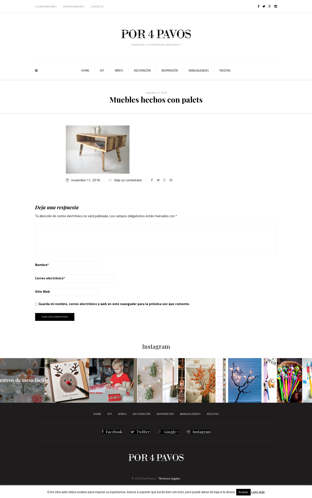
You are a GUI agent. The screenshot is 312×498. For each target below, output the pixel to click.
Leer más (258, 492)
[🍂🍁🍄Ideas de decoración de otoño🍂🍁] (200, 380)
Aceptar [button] (243, 492)
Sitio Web (42, 291)
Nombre (42, 264)
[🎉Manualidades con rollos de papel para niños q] (111, 380)
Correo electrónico (50, 278)
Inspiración (170, 70)
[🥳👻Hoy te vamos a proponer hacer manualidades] (245, 380)
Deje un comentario (128, 180)
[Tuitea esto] (158, 180)
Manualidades (199, 70)
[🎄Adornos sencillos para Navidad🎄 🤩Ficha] (156, 380)
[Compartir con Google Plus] (164, 180)
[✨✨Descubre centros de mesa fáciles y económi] (22, 380)
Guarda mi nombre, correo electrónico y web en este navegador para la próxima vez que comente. (114, 303)
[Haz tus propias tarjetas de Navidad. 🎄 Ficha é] (67, 380)
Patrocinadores (73, 6)
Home (85, 70)
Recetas (225, 70)
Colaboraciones (46, 6)
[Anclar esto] (171, 180)
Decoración (142, 70)
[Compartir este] (152, 180)
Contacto (97, 6)
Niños (119, 70)
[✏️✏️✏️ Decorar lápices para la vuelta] (289, 380)
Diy (102, 70)
